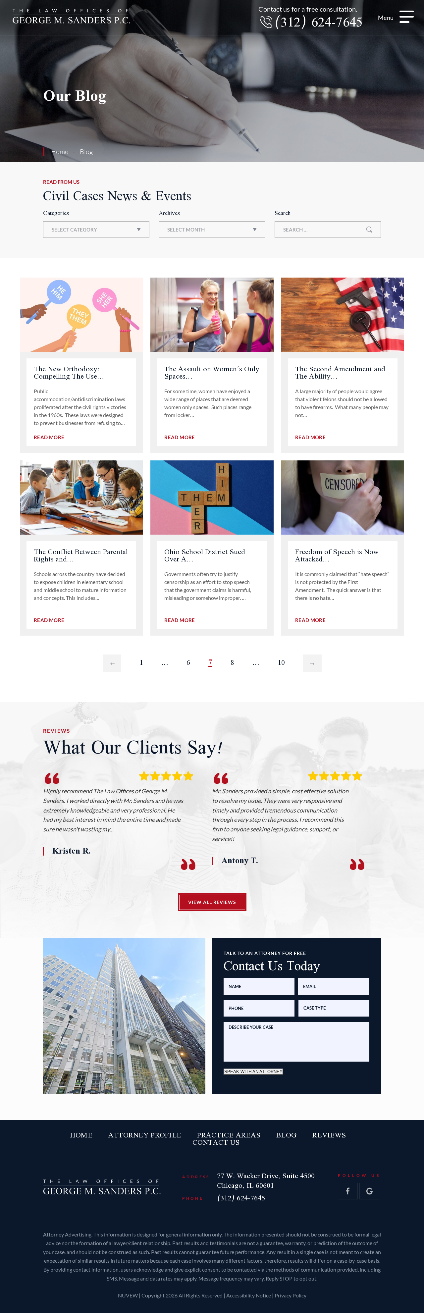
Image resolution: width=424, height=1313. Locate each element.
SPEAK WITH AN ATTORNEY (253, 1071)
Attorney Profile (144, 1135)
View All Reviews (212, 902)
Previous (112, 663)
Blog (286, 1135)
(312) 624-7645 (318, 23)
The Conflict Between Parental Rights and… (81, 556)
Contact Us (216, 1142)
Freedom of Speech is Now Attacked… (337, 556)
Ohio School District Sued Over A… (204, 556)
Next (312, 663)
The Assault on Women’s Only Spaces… (211, 373)
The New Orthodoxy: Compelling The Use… (69, 373)
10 (281, 662)
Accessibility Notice (249, 1295)
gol (369, 1191)
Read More (49, 437)
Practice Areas (228, 1135)
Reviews (329, 1135)
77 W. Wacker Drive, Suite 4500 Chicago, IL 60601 (266, 1181)
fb (348, 1191)
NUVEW (128, 1295)
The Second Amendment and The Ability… (340, 373)
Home (81, 1135)
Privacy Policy (290, 1295)
